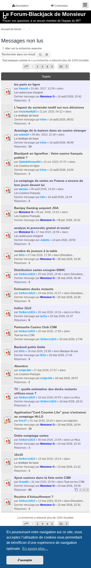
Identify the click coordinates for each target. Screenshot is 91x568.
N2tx (22, 255)
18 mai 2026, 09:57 (66, 378)
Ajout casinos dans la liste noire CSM (42, 477)
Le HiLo (75, 312)
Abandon (21, 366)
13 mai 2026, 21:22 (69, 466)
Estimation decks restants (33, 289)
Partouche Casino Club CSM (35, 327)
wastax (23, 189)
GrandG (23, 481)
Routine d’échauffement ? (33, 496)
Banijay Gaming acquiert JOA (36, 208)
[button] (26, 66)
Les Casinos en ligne (27, 165)
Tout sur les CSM (24, 335)
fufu (42, 197)
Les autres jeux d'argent (28, 92)
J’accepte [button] (24, 560)
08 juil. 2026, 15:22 (68, 220)
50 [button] (61, 66)
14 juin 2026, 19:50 (64, 240)
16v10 (18, 454)
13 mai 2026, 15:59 (69, 485)
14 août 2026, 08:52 (61, 119)
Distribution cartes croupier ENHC (39, 270)
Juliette (44, 240)
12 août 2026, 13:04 (61, 169)
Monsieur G (47, 96)
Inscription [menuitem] (22, 5)
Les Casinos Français (27, 193)
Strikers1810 (27, 274)
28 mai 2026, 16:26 (69, 259)
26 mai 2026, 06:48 (69, 278)
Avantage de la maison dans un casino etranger (50, 130)
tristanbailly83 (28, 111)
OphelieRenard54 (30, 161)
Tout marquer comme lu (16, 60)
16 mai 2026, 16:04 (69, 424)
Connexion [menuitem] (61, 5)
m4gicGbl (25, 370)
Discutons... (67, 255)
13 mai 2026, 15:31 (69, 504)
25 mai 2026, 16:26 (69, 297)
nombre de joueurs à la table (35, 251)
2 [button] (37, 66)
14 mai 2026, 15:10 (69, 443)
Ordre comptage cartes (31, 435)
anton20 (24, 134)
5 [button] (52, 66)
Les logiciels (70, 420)
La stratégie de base (26, 115)
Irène (43, 119)
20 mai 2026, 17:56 (71, 339)
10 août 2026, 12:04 (60, 197)
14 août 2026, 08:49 (61, 142)
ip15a (43, 316)
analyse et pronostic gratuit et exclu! (42, 228)
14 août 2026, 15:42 (69, 96)
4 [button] (47, 66)
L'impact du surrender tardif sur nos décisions (49, 107)
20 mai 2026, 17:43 (60, 355)
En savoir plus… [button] (35, 549)
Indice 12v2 (22, 308)
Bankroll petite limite (29, 347)
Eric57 (23, 420)
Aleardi (23, 88)
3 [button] (42, 66)
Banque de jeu (69, 351)
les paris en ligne (27, 84)
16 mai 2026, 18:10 (71, 401)
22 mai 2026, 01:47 (61, 316)
